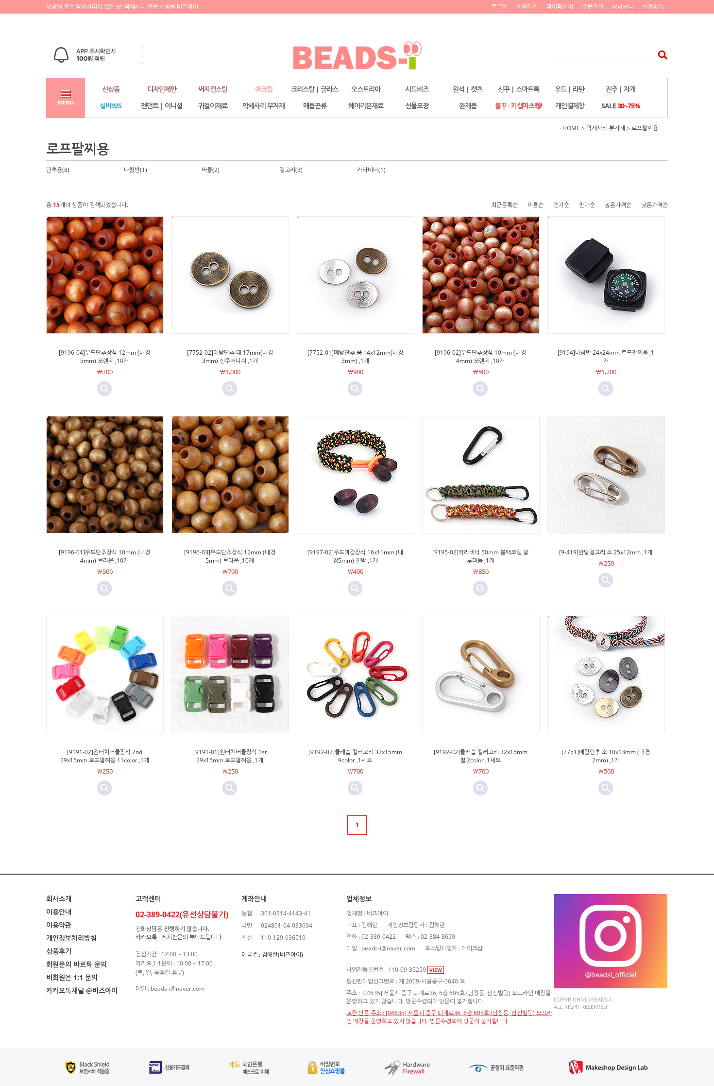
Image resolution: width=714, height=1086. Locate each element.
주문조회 (592, 6)
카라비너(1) (371, 170)
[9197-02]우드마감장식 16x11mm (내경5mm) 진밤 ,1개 (355, 556)
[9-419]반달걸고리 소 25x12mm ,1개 (605, 552)
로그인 (500, 6)
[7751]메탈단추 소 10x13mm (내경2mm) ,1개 (605, 756)
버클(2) (211, 170)
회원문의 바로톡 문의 (76, 964)
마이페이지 (559, 6)
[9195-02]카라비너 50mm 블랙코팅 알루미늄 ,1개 (480, 556)
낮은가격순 (654, 205)
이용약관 (58, 925)
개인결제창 (569, 105)
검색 (660, 55)
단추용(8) (57, 170)
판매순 (587, 205)
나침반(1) (135, 170)
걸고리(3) (291, 170)
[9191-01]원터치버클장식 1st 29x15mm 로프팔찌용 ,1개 (230, 756)
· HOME (570, 128)
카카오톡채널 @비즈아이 (82, 990)
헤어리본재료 (365, 105)
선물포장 (416, 105)
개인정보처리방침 (71, 938)
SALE (620, 105)
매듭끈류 (314, 105)
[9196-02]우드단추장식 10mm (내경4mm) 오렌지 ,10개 (480, 356)
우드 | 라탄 (569, 89)
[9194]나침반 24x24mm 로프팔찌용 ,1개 (606, 356)
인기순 (561, 205)
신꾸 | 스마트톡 (518, 89)
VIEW (435, 969)
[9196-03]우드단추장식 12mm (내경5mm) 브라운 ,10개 (229, 556)
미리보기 (104, 388)
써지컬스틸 (212, 89)
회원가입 (527, 6)
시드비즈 (416, 89)
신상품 (110, 89)
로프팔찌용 (644, 128)
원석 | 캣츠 (467, 89)
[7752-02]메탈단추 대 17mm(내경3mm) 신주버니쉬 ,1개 (230, 356)
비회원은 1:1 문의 (72, 977)
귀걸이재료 (212, 105)
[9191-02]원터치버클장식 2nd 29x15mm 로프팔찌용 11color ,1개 (104, 756)
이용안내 (58, 911)
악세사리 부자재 (263, 105)
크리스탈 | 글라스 (314, 89)
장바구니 (622, 6)
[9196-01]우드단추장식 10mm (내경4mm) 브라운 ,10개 (104, 556)
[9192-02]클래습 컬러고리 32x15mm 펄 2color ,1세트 (480, 756)
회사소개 (58, 898)
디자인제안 (161, 89)
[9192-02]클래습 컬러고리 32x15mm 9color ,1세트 (355, 756)
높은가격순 (618, 205)
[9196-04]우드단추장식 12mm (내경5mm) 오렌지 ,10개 (104, 356)
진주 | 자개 (620, 89)
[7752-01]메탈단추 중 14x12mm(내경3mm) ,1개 (355, 356)
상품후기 (58, 951)
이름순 (535, 205)
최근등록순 (504, 205)
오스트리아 (365, 89)
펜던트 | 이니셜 (161, 105)
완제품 (467, 105)
